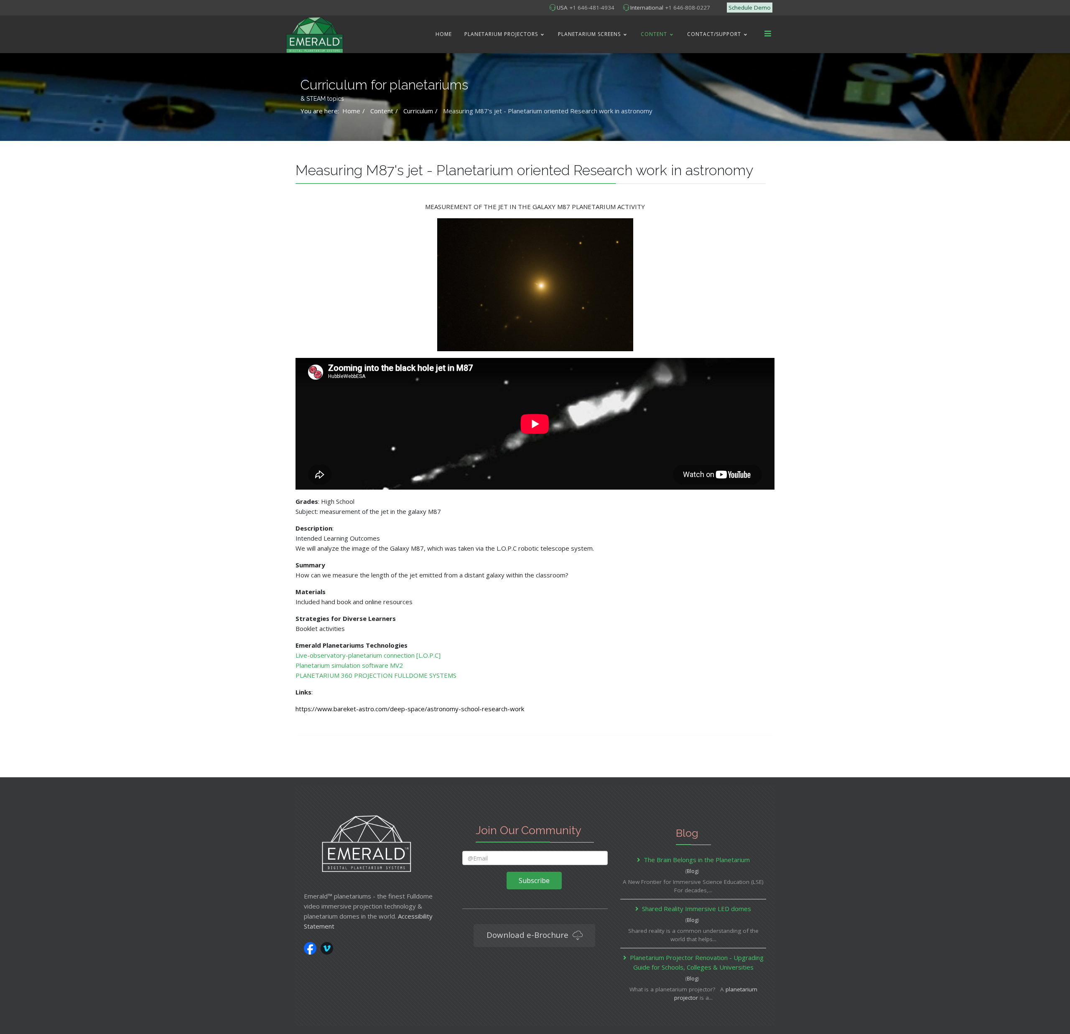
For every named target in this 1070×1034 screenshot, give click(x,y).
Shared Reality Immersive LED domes (696, 908)
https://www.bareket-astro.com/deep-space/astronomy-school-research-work (410, 709)
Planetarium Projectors (501, 34)
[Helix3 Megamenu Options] (767, 33)
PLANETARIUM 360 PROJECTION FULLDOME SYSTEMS (376, 675)
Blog (692, 871)
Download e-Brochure (529, 934)
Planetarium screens (589, 34)
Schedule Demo (749, 7)
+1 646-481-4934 (591, 7)
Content (654, 34)
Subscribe (534, 880)
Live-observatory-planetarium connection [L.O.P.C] (368, 655)
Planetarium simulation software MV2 (349, 665)
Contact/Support (714, 34)
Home (444, 34)
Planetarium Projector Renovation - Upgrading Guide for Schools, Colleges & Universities (697, 962)
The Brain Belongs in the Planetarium (697, 859)
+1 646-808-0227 (687, 7)
